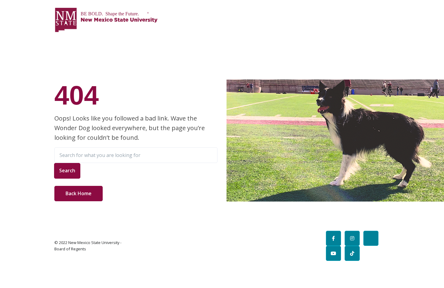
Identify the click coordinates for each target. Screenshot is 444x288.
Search (67, 170)
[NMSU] (106, 20)
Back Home (79, 193)
